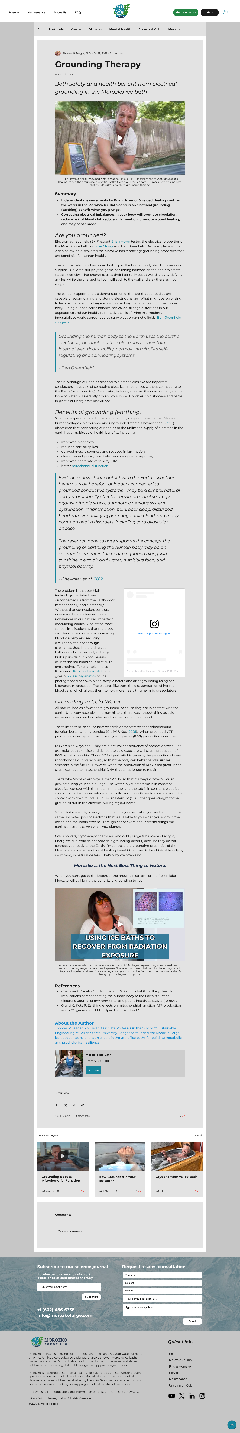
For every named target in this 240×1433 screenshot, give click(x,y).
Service (174, 1373)
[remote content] (154, 632)
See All (198, 1135)
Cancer (76, 29)
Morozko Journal (180, 1360)
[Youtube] (171, 1396)
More (172, 29)
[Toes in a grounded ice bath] (120, 1156)
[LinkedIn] (192, 1396)
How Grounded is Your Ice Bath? (117, 1179)
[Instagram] (202, 1396)
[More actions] (183, 53)
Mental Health (120, 29)
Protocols (56, 29)
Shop (172, 1354)
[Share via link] (82, 1105)
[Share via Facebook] (56, 1105)
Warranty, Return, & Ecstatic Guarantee (69, 1398)
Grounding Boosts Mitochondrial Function (61, 1179)
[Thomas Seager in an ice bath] (63, 1156)
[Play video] (120, 138)
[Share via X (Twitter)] (65, 1105)
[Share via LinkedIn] (74, 1105)
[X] (182, 1396)
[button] (16, 12)
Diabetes (95, 29)
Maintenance (178, 1379)
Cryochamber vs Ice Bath (176, 1177)
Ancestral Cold (149, 29)
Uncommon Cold (181, 1385)
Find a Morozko (180, 1366)
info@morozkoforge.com (64, 1315)
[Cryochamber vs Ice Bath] (177, 1156)
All (39, 29)
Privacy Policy (36, 1398)
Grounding (62, 1093)
